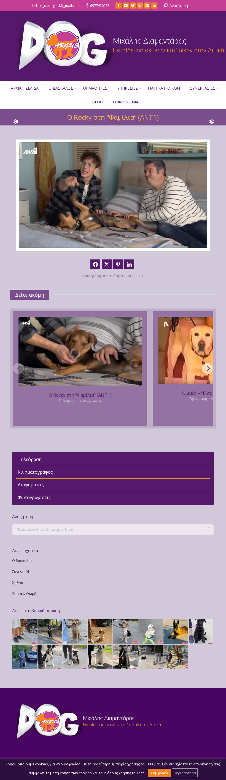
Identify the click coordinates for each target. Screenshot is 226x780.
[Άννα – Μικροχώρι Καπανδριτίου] (125, 657)
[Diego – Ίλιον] (176, 632)
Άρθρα (17, 582)
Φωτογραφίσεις (34, 497)
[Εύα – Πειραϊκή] (125, 632)
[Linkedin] (154, 5)
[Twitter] (133, 5)
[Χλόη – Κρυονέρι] (24, 657)
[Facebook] (118, 5)
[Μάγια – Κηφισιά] (151, 657)
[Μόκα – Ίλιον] (75, 632)
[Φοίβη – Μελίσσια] (201, 632)
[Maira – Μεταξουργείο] (50, 657)
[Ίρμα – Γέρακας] (24, 632)
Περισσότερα (185, 772)
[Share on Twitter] (107, 264)
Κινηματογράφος (35, 472)
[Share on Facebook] (95, 264)
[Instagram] (147, 5)
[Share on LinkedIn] (129, 264)
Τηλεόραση (30, 459)
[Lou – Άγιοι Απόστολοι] (100, 657)
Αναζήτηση (179, 5)
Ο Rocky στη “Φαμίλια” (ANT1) (80, 395)
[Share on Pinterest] (118, 264)
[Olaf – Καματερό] (75, 657)
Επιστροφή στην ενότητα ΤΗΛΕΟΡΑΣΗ (113, 276)
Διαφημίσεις (31, 485)
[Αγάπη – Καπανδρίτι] (176, 657)
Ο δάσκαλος (22, 560)
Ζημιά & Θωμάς (25, 593)
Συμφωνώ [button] (159, 772)
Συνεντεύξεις (23, 571)
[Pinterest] (140, 5)
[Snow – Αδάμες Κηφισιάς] (151, 632)
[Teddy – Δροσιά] (50, 632)
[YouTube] (126, 5)
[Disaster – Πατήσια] (100, 632)
